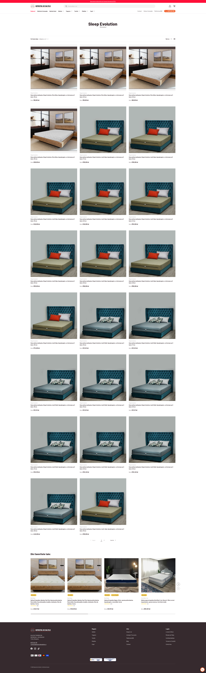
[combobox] (109, 6)
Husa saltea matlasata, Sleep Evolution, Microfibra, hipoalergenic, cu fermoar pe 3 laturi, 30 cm (53, 158)
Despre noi (129, 632)
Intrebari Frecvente (131, 635)
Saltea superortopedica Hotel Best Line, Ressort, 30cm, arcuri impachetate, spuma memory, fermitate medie (157, 601)
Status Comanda (148, 11)
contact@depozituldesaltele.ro (38, 644)
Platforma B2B (158, 11)
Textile (76, 11)
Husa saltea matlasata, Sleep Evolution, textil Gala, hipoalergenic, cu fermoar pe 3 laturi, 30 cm (53, 344)
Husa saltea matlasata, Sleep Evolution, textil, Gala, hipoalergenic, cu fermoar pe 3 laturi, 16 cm (102, 530)
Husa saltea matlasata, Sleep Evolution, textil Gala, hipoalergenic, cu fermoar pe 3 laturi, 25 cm (102, 282)
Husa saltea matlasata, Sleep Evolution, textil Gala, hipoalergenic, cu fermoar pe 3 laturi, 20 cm (102, 220)
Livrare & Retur (170, 632)
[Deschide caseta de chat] (202, 669)
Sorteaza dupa (34, 39)
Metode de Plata (170, 635)
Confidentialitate (170, 638)
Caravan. (47, 667)
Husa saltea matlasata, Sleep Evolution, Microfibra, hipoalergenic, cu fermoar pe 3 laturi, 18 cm (53, 96)
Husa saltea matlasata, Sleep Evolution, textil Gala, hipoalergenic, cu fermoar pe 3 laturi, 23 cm (53, 282)
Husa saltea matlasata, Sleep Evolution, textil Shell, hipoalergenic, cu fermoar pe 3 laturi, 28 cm (53, 530)
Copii (91, 11)
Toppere (68, 11)
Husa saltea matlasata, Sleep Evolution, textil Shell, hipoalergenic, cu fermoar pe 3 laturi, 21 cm (53, 468)
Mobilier (84, 11)
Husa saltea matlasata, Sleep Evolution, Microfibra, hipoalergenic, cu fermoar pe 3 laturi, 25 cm (151, 96)
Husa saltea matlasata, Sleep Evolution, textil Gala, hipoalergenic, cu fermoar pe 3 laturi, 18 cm (151, 158)
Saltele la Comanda (42, 11)
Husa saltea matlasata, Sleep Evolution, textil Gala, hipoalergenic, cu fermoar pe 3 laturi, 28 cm (151, 282)
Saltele (60, 11)
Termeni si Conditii (170, 641)
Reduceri (33, 11)
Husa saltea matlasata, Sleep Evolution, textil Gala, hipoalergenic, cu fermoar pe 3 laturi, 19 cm (53, 220)
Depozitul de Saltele (37, 667)
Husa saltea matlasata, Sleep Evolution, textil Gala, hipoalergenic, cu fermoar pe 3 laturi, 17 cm (102, 158)
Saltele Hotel (52, 11)
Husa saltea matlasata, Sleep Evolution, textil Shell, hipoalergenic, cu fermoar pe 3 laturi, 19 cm (102, 406)
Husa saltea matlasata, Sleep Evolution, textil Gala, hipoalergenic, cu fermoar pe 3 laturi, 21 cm (151, 220)
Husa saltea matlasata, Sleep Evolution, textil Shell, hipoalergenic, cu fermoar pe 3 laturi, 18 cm (53, 406)
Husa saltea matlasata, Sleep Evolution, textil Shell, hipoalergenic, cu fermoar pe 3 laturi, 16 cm (102, 344)
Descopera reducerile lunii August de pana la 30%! (103, 1)
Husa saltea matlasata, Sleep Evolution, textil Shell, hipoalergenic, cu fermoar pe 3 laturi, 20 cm (151, 406)
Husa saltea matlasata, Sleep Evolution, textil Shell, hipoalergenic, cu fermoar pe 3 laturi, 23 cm (102, 468)
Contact (139, 11)
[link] (92, 540)
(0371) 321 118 (34, 642)
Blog (127, 641)
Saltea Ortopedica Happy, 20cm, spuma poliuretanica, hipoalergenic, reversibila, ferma (118, 601)
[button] (174, 6)
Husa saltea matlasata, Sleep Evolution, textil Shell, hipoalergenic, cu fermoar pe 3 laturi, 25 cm (151, 468)
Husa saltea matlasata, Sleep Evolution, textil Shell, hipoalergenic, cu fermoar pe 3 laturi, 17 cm (151, 344)
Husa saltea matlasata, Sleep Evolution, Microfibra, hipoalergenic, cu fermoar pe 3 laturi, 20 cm (102, 96)
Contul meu (169, 644)
